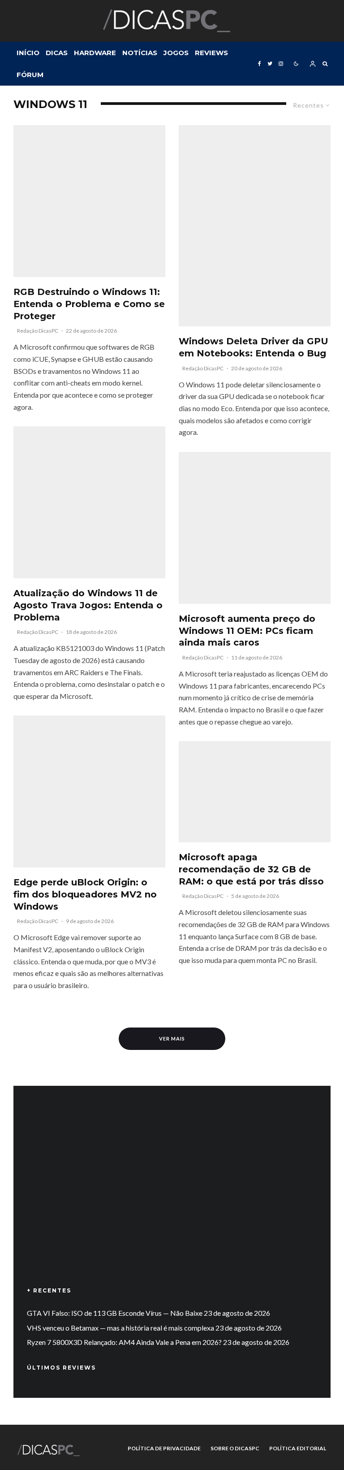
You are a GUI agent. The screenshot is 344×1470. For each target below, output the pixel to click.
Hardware (95, 52)
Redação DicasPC (37, 330)
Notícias (139, 52)
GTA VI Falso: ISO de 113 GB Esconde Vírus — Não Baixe (114, 1313)
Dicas (57, 52)
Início (28, 52)
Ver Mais (172, 1038)
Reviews (211, 52)
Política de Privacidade (164, 1448)
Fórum (30, 74)
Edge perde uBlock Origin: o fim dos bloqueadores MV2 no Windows (85, 894)
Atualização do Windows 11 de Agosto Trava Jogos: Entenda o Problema (88, 605)
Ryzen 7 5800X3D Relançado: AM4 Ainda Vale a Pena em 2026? (124, 1342)
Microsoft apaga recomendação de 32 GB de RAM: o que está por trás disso (251, 869)
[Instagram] (280, 64)
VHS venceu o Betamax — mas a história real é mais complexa (120, 1327)
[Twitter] (269, 64)
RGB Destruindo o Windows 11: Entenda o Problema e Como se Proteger (89, 303)
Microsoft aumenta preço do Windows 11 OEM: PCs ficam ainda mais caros (247, 630)
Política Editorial (297, 1448)
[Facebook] (259, 64)
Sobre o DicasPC (235, 1448)
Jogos (176, 52)
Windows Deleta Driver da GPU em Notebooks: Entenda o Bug (253, 347)
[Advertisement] (172, 1199)
